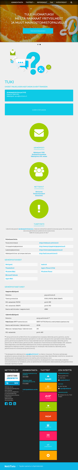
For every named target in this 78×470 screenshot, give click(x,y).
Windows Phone (46, 271)
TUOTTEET (29, 2)
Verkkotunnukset (39, 194)
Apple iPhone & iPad (48, 268)
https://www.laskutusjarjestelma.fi (50, 250)
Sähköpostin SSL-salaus (39, 156)
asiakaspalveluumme (26, 229)
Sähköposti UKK (39, 152)
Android (44, 264)
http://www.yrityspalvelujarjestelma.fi (52, 246)
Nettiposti (9, 264)
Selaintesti (39, 195)
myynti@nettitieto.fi (65, 388)
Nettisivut (39, 192)
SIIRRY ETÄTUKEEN (39, 110)
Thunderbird (10, 268)
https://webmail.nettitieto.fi (48, 243)
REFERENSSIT (42, 2)
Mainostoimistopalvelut (37, 31)
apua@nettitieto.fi (21, 96)
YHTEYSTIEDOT (61, 2)
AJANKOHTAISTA (17, 2)
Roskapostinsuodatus (39, 154)
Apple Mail (9, 278)
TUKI (51, 2)
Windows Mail (10, 271)
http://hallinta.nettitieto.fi (48, 253)
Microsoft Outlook (12, 275)
